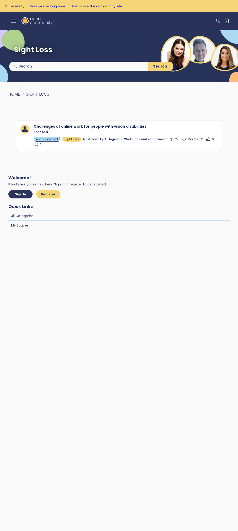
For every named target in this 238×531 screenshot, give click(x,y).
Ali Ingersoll (113, 139)
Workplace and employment (145, 139)
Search (160, 66)
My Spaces (20, 225)
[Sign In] (226, 21)
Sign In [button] (20, 194)
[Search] (218, 21)
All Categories (22, 216)
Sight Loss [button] (72, 139)
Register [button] (48, 194)
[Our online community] (37, 21)
